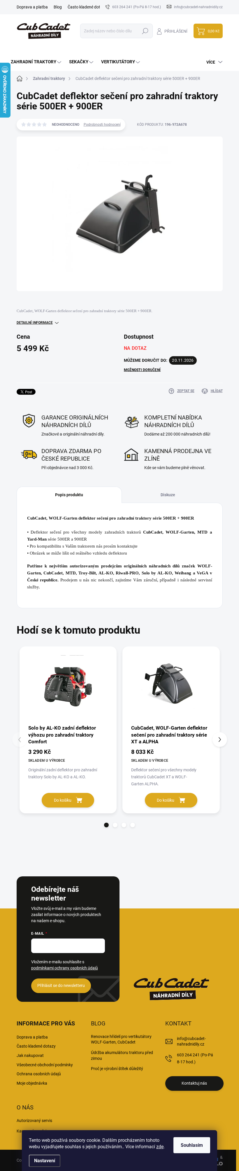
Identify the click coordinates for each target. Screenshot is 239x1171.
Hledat (145, 31)
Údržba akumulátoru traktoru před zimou (122, 1055)
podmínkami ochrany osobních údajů (64, 968)
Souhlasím (192, 1145)
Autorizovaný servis (34, 1120)
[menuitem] (37, 62)
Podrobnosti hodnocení (102, 125)
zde (160, 1146)
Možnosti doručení (142, 370)
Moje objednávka (32, 1083)
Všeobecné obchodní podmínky (45, 1064)
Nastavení (44, 1160)
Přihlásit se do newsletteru (61, 985)
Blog (58, 7)
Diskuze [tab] (168, 494)
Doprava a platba (32, 7)
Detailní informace (35, 323)
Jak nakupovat (30, 1055)
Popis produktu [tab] (69, 494)
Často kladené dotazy (87, 7)
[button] (106, 825)
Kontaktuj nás (194, 1083)
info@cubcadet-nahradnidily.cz (191, 1041)
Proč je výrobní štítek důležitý (117, 1068)
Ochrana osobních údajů (39, 1074)
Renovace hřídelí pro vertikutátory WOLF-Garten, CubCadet (121, 1039)
